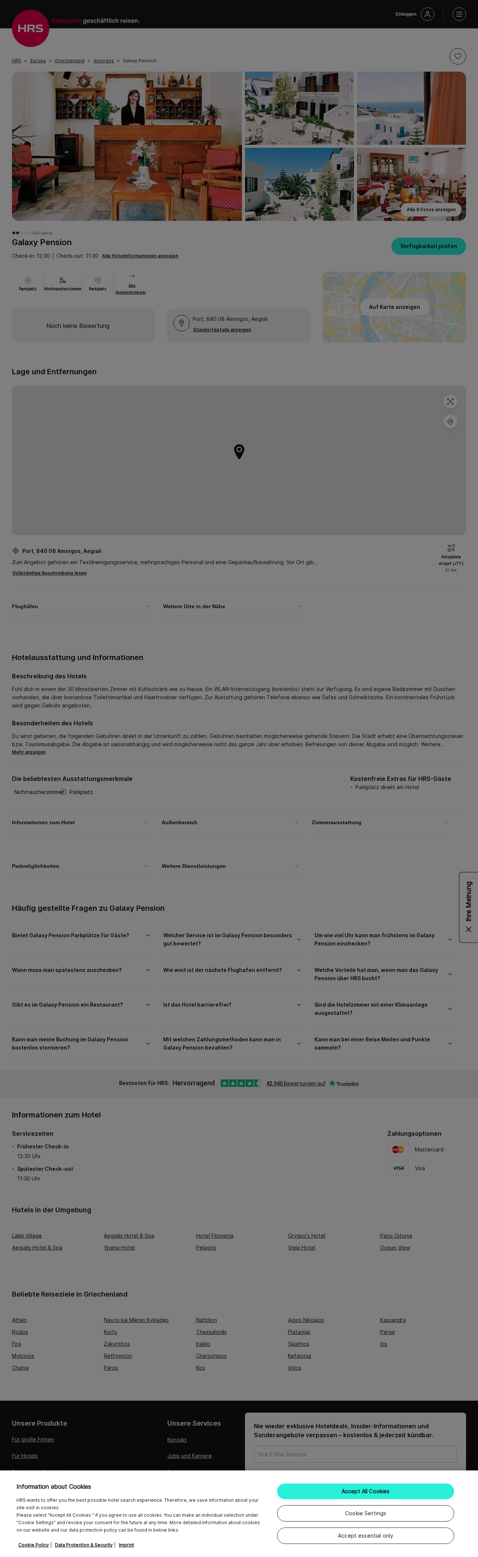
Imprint (126, 1545)
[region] (239, 1513)
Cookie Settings (365, 1513)
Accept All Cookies (366, 1491)
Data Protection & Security (84, 1545)
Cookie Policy (33, 1545)
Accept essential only (365, 1535)
